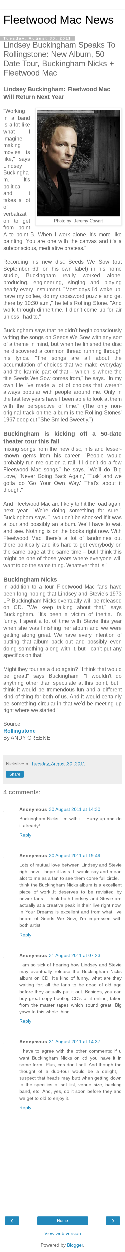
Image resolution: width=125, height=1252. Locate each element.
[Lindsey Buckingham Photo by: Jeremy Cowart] (78, 214)
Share (14, 774)
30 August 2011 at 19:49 (74, 855)
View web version (62, 1233)
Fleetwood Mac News (58, 19)
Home (62, 1220)
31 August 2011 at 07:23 (74, 955)
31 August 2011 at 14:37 (74, 1041)
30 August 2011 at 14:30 (74, 809)
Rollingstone (19, 731)
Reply (25, 835)
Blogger (75, 1245)
